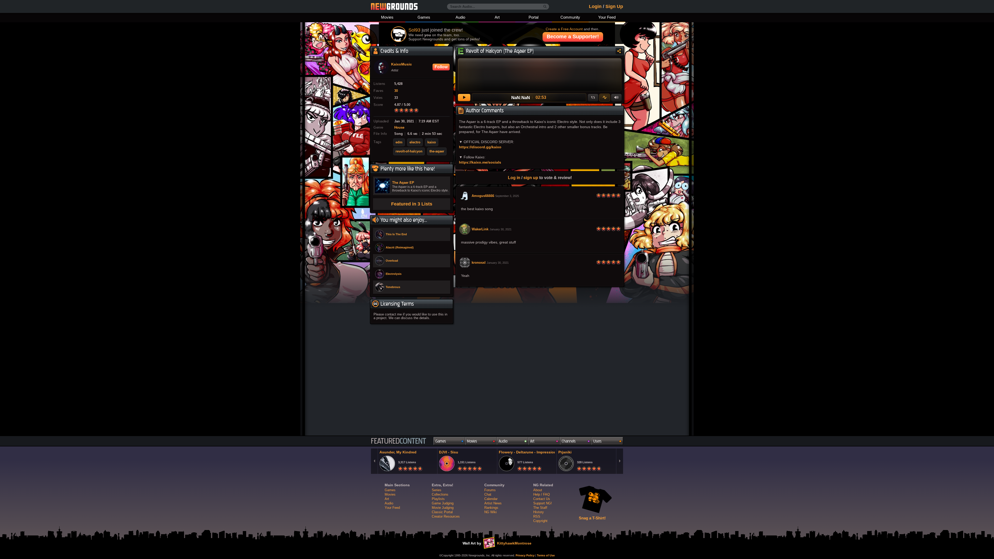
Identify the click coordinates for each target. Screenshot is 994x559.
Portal (533, 17)
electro (415, 142)
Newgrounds (394, 6)
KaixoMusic (401, 64)
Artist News (493, 503)
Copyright (540, 521)
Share (619, 51)
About (537, 490)
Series (436, 490)
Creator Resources (446, 516)
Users (597, 441)
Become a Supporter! (573, 36)
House (399, 127)
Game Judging (443, 503)
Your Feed (607, 17)
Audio (460, 17)
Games (424, 17)
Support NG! (542, 503)
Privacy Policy (525, 555)
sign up (530, 177)
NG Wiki (490, 512)
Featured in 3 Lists (411, 204)
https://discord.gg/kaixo (480, 147)
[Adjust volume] (616, 97)
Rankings (491, 508)
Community (570, 17)
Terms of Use (546, 555)
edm (399, 142)
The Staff (540, 508)
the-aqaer (436, 151)
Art (497, 17)
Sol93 (414, 30)
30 (396, 91)
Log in (514, 177)
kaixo (431, 142)
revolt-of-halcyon (409, 151)
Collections (440, 494)
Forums (490, 490)
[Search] (545, 7)
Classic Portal (442, 512)
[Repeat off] (593, 97)
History (538, 512)
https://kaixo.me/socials (480, 162)
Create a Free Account (564, 29)
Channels (569, 441)
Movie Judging (443, 508)
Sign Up (614, 6)
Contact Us (541, 499)
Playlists (438, 499)
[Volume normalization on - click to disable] (605, 97)
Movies (387, 17)
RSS (536, 516)
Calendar (491, 499)
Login (595, 6)
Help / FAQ (541, 494)
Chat (487, 494)
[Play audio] (464, 97)
